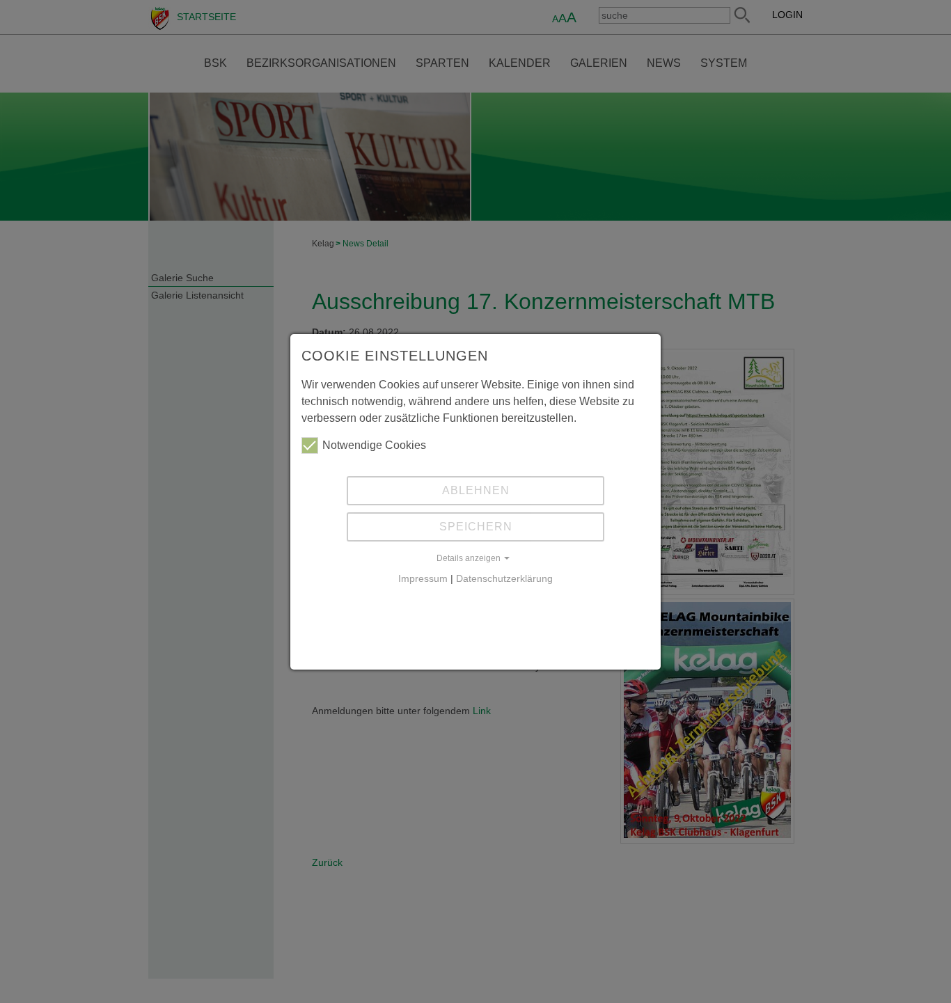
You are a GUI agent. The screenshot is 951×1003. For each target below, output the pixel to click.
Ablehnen (476, 490)
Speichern (475, 526)
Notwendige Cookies (374, 445)
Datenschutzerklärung (504, 579)
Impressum (423, 579)
